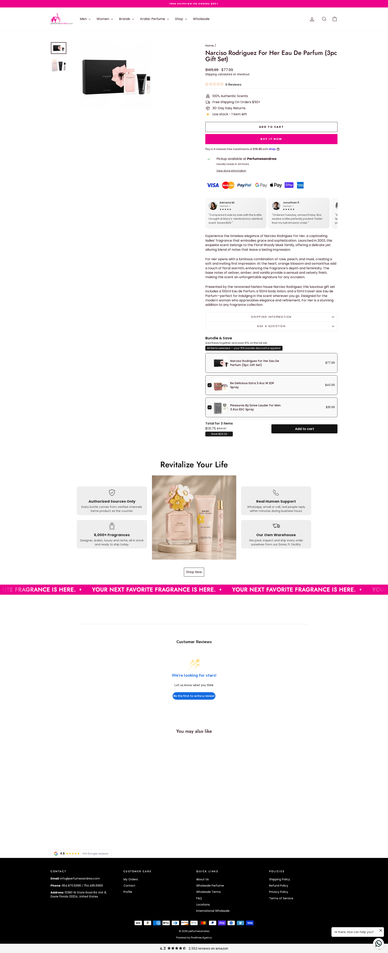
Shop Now (194, 572)
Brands (125, 19)
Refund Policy (278, 886)
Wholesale (201, 19)
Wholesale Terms (208, 892)
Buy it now (271, 139)
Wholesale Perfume (210, 886)
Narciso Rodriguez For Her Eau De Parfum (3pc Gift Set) (254, 363)
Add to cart (304, 429)
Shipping (211, 74)
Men (84, 19)
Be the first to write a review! (194, 696)
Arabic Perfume (153, 19)
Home (209, 46)
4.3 (163, 948)
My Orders (130, 879)
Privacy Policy (278, 892)
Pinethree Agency (201, 937)
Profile (127, 892)
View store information (231, 170)
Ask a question (271, 326)
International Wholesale (213, 911)
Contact (129, 886)
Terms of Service (281, 898)
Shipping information (271, 317)
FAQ (199, 898)
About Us (202, 879)
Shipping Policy (279, 879)
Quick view (84, 808)
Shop (179, 19)
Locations (203, 905)
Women (103, 19)
